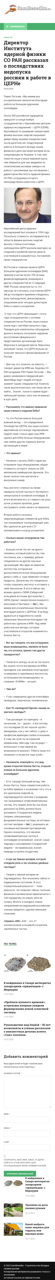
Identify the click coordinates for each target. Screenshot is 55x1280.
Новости (8, 37)
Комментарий (13, 1073)
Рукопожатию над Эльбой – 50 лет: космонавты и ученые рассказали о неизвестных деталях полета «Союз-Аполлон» (27, 1030)
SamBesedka (17, 1265)
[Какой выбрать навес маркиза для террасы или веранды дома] (13, 1224)
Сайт (6, 1142)
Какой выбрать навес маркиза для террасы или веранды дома (37, 1229)
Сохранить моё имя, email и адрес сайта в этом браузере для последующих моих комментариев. (25, 1163)
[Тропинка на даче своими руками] (13, 1205)
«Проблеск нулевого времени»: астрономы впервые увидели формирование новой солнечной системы (26, 1007)
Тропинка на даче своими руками (36, 1206)
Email (8, 1128)
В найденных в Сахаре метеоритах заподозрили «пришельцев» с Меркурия (27, 986)
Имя (7, 1114)
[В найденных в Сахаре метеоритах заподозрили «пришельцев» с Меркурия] (27, 979)
